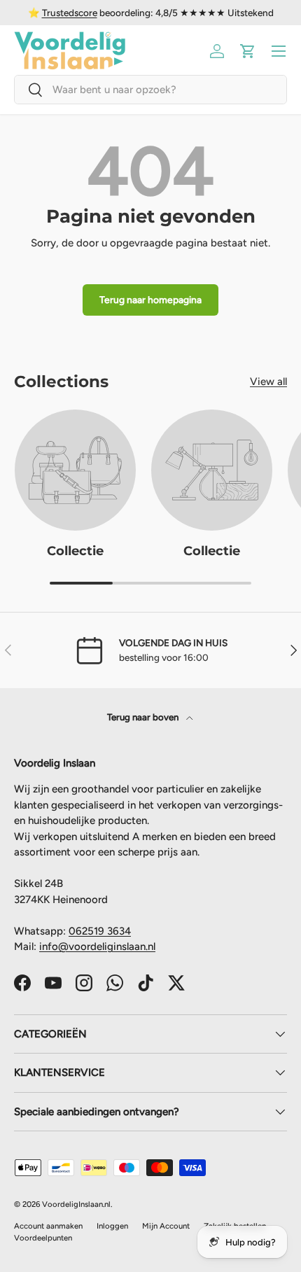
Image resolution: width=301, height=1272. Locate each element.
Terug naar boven (144, 716)
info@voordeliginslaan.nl (97, 946)
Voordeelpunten (43, 1238)
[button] (247, 51)
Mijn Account (166, 1226)
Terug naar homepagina (150, 299)
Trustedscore (69, 12)
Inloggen (112, 1226)
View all (268, 381)
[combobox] (150, 90)
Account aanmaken (48, 1226)
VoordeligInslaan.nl (76, 1204)
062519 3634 (100, 931)
